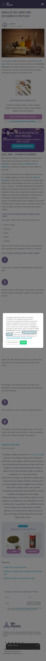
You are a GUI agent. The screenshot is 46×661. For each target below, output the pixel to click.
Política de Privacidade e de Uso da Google (19, 338)
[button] (13, 342)
